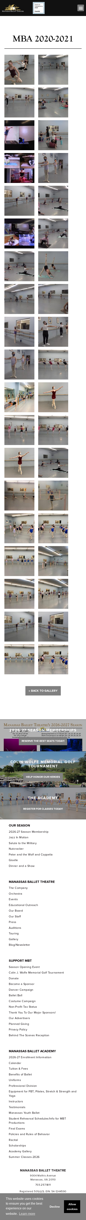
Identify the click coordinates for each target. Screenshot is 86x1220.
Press (12, 922)
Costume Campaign (22, 1001)
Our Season (19, 826)
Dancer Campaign (21, 989)
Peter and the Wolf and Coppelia (31, 854)
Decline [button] (55, 1206)
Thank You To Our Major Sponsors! (32, 1012)
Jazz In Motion (18, 837)
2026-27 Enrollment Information (30, 1057)
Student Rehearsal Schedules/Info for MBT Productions (37, 1121)
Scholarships (17, 1145)
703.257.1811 (43, 1184)
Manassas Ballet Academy (32, 1051)
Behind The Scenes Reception (29, 1035)
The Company (18, 888)
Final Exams (17, 1128)
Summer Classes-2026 (24, 1157)
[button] (80, 8)
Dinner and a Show (21, 866)
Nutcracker (16, 848)
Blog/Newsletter (19, 945)
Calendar (15, 1063)
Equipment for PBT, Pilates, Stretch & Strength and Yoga (42, 1093)
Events (13, 899)
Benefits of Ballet (20, 1074)
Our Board (16, 910)
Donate (14, 978)
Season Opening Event (24, 967)
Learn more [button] (27, 1213)
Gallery (13, 939)
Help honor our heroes (43, 777)
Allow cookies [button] (72, 1207)
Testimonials (17, 1107)
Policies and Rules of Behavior (29, 1134)
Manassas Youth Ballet (24, 1113)
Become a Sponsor (21, 984)
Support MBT (20, 961)
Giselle (13, 860)
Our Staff (15, 916)
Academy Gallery (20, 1151)
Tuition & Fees (18, 1068)
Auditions (15, 928)
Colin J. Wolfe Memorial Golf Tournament (36, 972)
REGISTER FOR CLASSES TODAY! (43, 809)
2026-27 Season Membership (28, 832)
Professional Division (23, 1086)
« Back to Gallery (43, 690)
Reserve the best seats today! (43, 741)
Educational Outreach (23, 905)
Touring (14, 933)
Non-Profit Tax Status (23, 1006)
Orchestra (15, 893)
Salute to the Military (23, 843)
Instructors (16, 1101)
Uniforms (15, 1080)
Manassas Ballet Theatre (32, 882)
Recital (13, 1140)
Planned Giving (19, 1024)
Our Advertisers (19, 1018)
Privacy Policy (18, 1029)
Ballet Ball (15, 995)
